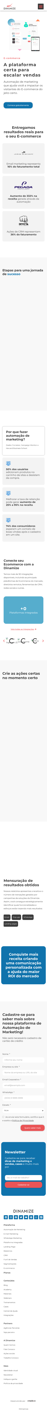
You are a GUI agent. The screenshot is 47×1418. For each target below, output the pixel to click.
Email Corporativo (11, 1079)
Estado (6, 1105)
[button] (41, 6)
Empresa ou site (10, 1067)
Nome (5, 1054)
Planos (7, 1273)
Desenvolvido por (17, 1401)
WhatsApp (7, 1092)
